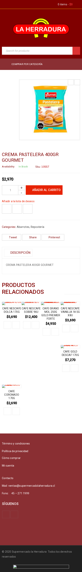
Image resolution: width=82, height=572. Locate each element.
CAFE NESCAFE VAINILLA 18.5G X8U (70, 312)
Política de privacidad (15, 451)
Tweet (13, 237)
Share (33, 237)
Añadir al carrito (46, 190)
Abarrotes (23, 226)
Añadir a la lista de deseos (18, 201)
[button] (7, 325)
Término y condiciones (16, 443)
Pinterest (54, 237)
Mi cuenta (8, 465)
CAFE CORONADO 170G (11, 395)
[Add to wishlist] (6, 209)
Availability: (8, 166)
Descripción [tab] (19, 252)
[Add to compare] (17, 209)
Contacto (7, 478)
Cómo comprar (11, 458)
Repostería (37, 226)
